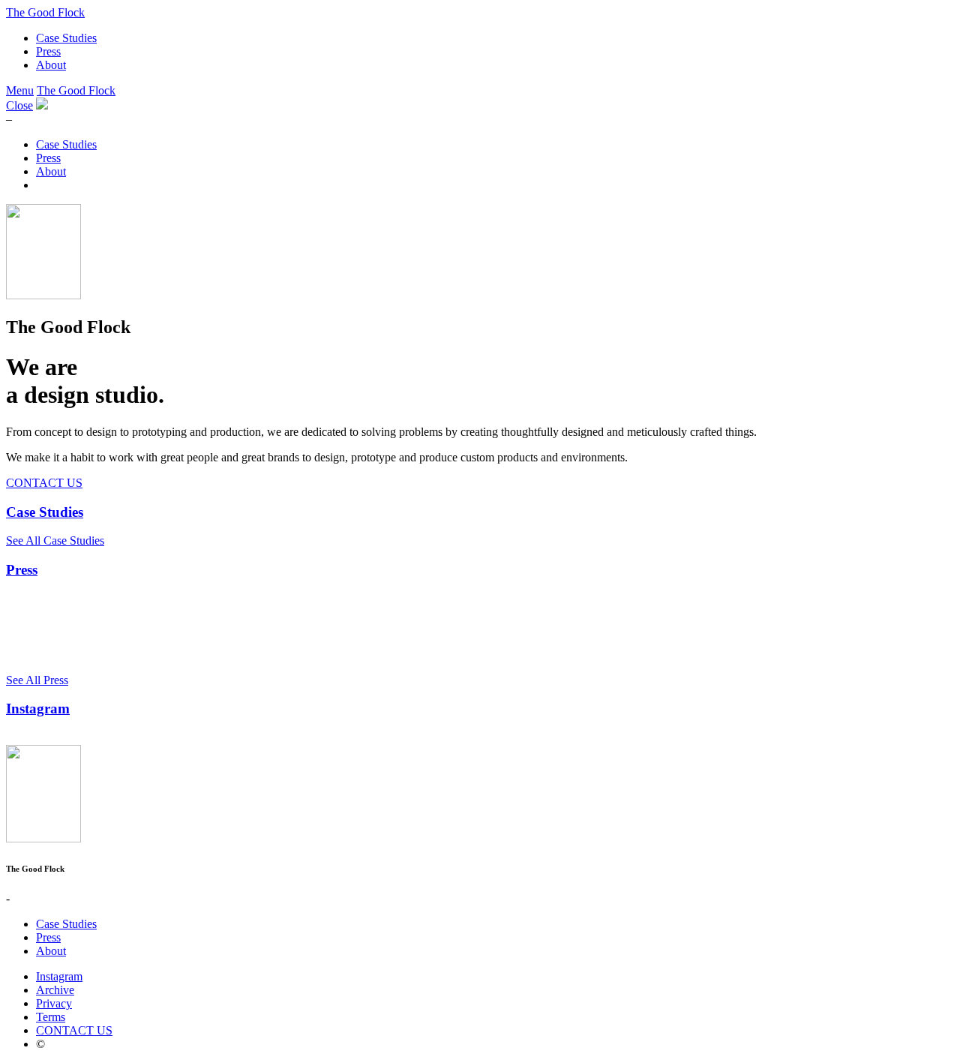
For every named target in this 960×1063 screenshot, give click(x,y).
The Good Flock (45, 12)
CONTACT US (44, 482)
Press (48, 51)
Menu (20, 90)
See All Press (37, 680)
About (51, 65)
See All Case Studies (55, 540)
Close (19, 105)
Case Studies (66, 38)
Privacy (54, 1003)
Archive (55, 989)
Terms (50, 1016)
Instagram (38, 708)
